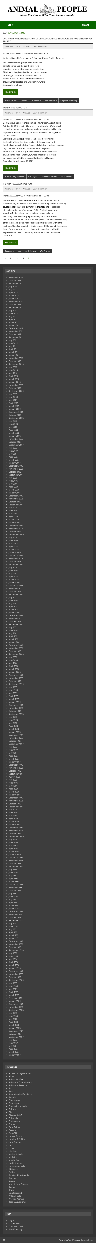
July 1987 (13, 1040)
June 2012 (13, 313)
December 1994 (16, 828)
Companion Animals (49, 177)
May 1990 (13, 959)
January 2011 (15, 355)
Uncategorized (15, 1193)
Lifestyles (13, 1151)
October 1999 (15, 681)
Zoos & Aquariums (17, 1202)
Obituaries (13, 1169)
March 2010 (14, 379)
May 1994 (13, 845)
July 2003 (13, 567)
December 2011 (16, 328)
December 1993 (16, 857)
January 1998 (15, 732)
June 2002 (13, 600)
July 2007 (13, 448)
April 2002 (13, 606)
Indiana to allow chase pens (17, 184)
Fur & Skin (13, 1133)
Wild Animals (45, 251)
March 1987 (14, 1052)
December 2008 (16, 412)
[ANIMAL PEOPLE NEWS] (48, 5)
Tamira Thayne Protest (15, 108)
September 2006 (16, 475)
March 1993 (14, 881)
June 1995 (13, 813)
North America (51, 101)
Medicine (13, 1157)
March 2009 (14, 406)
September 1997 (16, 744)
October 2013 (15, 280)
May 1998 (13, 723)
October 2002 (15, 591)
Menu (10, 25)
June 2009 (13, 397)
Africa (11, 1076)
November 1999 (16, 678)
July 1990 (13, 953)
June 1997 (13, 750)
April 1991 (13, 932)
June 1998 (13, 720)
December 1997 (16, 735)
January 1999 (15, 702)
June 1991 (13, 926)
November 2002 (16, 588)
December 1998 (16, 705)
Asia (10, 1091)
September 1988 (16, 1010)
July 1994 (13, 839)
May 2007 (13, 454)
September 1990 (16, 950)
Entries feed (14, 1223)
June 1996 (13, 783)
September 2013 (16, 283)
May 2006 (13, 484)
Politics (12, 1172)
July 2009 (13, 394)
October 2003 (15, 561)
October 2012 (15, 304)
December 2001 (16, 615)
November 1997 (16, 738)
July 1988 (13, 1013)
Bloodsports (9, 251)
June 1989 (13, 986)
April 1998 (13, 726)
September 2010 (16, 364)
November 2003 (16, 558)
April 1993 (13, 878)
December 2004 (16, 526)
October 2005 (15, 502)
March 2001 (14, 639)
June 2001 (13, 630)
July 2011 (13, 340)
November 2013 (16, 277)
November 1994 (16, 830)
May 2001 (13, 633)
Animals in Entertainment (20, 1082)
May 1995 (13, 816)
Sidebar (85, 25)
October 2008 (15, 415)
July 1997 (13, 747)
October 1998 (15, 711)
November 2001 (16, 618)
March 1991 (14, 935)
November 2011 (16, 331)
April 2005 (13, 517)
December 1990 (16, 941)
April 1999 (13, 696)
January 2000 (15, 672)
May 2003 (13, 573)
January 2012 (15, 325)
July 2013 (13, 286)
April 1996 (13, 789)
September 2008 (16, 418)
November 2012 (16, 301)
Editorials (13, 1118)
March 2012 (14, 322)
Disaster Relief (15, 1115)
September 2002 (16, 594)
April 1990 (13, 962)
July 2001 (13, 627)
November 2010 (16, 358)
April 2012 (13, 319)
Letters (12, 1148)
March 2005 (14, 520)
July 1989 (13, 983)
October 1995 (15, 804)
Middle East (14, 1160)
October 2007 (15, 442)
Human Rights (15, 1136)
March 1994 (14, 851)
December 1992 (16, 884)
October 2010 (15, 361)
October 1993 (15, 863)
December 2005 (16, 496)
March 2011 (14, 352)
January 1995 (15, 825)
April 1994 (13, 848)
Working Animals (16, 1199)
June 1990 (13, 956)
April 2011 (13, 349)
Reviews (12, 1178)
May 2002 (13, 603)
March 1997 (14, 759)
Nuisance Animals (17, 1166)
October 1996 (15, 771)
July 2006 (13, 478)
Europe (12, 1124)
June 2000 (13, 660)
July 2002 (13, 597)
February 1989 (15, 998)
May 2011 (13, 346)
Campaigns (32, 177)
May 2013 (13, 289)
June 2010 (13, 370)
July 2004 (13, 537)
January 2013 (15, 298)
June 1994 (13, 842)
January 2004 (15, 552)
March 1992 (14, 905)
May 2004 (13, 543)
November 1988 (16, 1007)
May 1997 (13, 753)
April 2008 (13, 430)
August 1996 (14, 777)
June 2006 (13, 481)
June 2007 (13, 451)
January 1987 (15, 1055)
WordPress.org (15, 1229)
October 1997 (15, 741)
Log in (11, 1220)
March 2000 (14, 669)
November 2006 (16, 469)
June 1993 (13, 872)
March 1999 (14, 699)
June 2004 (13, 540)
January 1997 (15, 762)
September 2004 (16, 534)
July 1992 (13, 893)
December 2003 (16, 555)
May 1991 (13, 929)
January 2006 (15, 493)
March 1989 (14, 995)
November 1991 (16, 914)
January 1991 (15, 938)
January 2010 (15, 382)
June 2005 (13, 511)
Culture (24, 101)
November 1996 (16, 768)
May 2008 (13, 427)
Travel (11, 1190)
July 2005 (13, 508)
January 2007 (15, 463)
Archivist (26, 46)
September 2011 (16, 337)
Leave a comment (40, 46)
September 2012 (16, 307)
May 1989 (13, 989)
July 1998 (13, 717)
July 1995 (13, 810)
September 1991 (16, 920)
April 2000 (13, 666)
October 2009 (15, 388)
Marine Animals (16, 1154)
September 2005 (16, 505)
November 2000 (16, 648)
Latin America (15, 1142)
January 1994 (15, 854)
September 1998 (16, 714)
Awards (12, 1097)
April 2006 (13, 487)
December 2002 (16, 585)
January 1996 (15, 795)
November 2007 (16, 439)
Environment (14, 1121)
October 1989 (15, 977)
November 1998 (16, 708)
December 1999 (16, 675)
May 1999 (13, 693)
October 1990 (15, 947)
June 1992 (13, 896)
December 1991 (16, 911)
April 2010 (13, 376)
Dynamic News (86, 1240)
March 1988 (14, 1025)
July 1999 (13, 687)
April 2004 (13, 546)
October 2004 (15, 531)
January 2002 (15, 612)
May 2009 (13, 400)
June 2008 (13, 424)
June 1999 (13, 690)
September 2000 (16, 654)
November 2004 (16, 528)
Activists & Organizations (14, 177)
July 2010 (13, 367)
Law (19, 251)
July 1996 (13, 780)
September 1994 (16, 836)
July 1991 (13, 923)
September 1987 (16, 1037)
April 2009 (13, 403)
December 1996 (16, 765)
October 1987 (15, 1034)
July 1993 (13, 869)
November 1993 (16, 860)
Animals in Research (18, 1085)
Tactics (12, 1187)
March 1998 (14, 729)
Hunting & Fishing (17, 1139)
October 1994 (15, 833)
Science (12, 1181)
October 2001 (15, 621)
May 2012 (13, 316)
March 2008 (14, 433)
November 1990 (16, 944)
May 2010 (13, 373)
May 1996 (13, 786)
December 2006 (16, 466)
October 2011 (15, 334)
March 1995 (14, 822)
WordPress (72, 1240)
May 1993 (13, 875)
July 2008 (13, 421)
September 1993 (16, 866)
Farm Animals (35, 101)
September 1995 (16, 807)
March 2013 (14, 295)
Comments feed (16, 1226)
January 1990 (15, 968)
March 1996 (14, 792)
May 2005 (13, 514)
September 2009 (16, 391)
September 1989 (16, 980)
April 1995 (13, 819)
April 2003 (13, 576)
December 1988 (16, 1004)
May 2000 (13, 663)
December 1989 (16, 971)
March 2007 (14, 460)
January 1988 (15, 1028)
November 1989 (16, 974)
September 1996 (16, 774)
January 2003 (15, 582)
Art (10, 1088)
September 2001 (16, 624)
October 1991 (15, 917)
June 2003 (13, 570)
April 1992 (13, 902)
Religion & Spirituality (68, 101)
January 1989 (15, 1001)
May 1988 (13, 1019)
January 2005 (15, 523)
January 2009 (15, 409)
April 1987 (13, 1049)
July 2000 (13, 657)
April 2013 (13, 292)
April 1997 (13, 756)
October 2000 (15, 651)
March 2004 (14, 549)
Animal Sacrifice (11, 101)
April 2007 (13, 457)
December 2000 (16, 645)
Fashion (12, 1130)
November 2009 (16, 385)
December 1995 (16, 798)
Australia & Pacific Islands (20, 1094)
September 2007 (16, 445)
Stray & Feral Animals (18, 1184)
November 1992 (16, 887)
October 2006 (15, 472)
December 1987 (16, 1031)
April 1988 (13, 1022)
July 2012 (13, 310)
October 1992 (15, 890)
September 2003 (16, 564)
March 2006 (14, 490)
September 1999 (16, 684)
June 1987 (13, 1043)
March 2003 (14, 579)
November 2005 (16, 499)
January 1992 (15, 908)
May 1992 (13, 899)
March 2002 (14, 609)
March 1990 (14, 965)
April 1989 (13, 992)
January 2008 (15, 436)
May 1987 (13, 1046)
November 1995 (16, 801)
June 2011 (13, 343)
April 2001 (13, 636)
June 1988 (13, 1016)
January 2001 (15, 642)
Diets (11, 1112)
